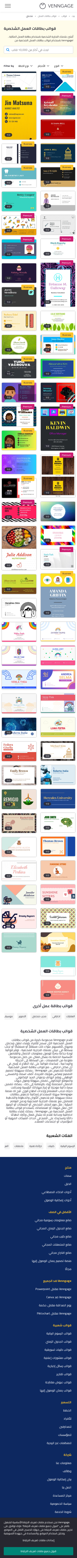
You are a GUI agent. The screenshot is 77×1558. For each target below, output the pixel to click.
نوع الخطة (23, 65)
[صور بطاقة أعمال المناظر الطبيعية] (19, 297)
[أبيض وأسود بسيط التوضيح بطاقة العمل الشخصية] (19, 608)
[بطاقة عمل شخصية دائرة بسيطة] (58, 511)
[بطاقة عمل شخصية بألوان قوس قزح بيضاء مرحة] (58, 631)
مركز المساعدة (62, 1495)
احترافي (56, 1016)
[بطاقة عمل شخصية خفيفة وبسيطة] (58, 559)
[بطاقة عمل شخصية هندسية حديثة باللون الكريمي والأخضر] (19, 799)
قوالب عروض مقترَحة (58, 1382)
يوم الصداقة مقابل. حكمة (55, 1305)
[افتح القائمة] (8, 6)
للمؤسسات (64, 1435)
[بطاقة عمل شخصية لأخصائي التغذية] (19, 548)
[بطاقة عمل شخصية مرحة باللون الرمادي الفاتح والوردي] (58, 655)
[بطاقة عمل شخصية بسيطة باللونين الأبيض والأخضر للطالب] (58, 822)
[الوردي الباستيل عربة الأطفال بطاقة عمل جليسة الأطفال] (19, 918)
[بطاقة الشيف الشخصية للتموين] (58, 248)
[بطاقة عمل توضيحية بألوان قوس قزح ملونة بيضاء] (19, 656)
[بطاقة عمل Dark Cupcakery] (19, 273)
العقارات (70, 1016)
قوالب (64, 16)
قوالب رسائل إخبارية (59, 1366)
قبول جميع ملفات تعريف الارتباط (38, 1551)
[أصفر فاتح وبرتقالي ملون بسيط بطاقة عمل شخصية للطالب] (58, 846)
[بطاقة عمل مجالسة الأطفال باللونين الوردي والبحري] (58, 894)
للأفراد (67, 1418)
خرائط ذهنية (35, 1146)
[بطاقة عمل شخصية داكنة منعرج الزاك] (19, 416)
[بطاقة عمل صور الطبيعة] (19, 344)
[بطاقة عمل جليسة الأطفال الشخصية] (19, 249)
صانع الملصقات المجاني (56, 1244)
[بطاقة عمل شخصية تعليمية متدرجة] (58, 368)
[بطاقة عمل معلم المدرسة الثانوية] (19, 321)
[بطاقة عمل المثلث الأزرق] (58, 81)
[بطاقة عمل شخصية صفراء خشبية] (58, 476)
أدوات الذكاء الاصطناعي (56, 1192)
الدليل (68, 1184)
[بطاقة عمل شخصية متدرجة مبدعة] (19, 464)
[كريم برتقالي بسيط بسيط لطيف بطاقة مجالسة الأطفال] (58, 870)
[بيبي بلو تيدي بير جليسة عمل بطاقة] (58, 966)
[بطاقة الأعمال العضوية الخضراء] (19, 584)
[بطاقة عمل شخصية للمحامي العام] (58, 153)
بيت (73, 16)
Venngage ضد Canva (58, 1297)
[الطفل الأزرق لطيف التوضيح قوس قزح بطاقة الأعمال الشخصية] (19, 679)
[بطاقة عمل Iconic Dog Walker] (19, 201)
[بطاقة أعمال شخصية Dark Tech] (58, 428)
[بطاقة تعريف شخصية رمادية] (58, 224)
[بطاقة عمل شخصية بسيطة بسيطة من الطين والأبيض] (19, 751)
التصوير (22, 1016)
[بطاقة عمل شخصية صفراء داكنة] (19, 118)
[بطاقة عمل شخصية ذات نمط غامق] (19, 368)
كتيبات (51, 1146)
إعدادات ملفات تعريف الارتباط (38, 1540)
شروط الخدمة (63, 1512)
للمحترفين (65, 1426)
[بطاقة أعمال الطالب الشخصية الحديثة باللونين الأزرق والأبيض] (19, 727)
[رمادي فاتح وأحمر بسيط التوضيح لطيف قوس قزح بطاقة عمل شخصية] (19, 703)
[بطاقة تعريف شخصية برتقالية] (19, 225)
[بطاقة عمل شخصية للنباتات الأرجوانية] (58, 285)
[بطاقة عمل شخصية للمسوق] (58, 201)
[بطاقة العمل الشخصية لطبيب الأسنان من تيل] (19, 177)
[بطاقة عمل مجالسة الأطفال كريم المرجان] (58, 990)
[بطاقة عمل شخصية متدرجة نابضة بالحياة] (19, 440)
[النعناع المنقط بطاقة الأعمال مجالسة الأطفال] (19, 942)
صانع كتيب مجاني (60, 1236)
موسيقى (7, 1016)
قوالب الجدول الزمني (58, 1341)
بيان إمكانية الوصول (59, 1479)
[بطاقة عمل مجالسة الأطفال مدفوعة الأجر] (58, 918)
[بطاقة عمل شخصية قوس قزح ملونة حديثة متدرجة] (58, 679)
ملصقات (18, 1146)
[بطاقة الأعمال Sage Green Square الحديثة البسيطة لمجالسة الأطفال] (19, 894)
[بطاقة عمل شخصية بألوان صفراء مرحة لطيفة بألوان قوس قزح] (58, 727)
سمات (67, 1175)
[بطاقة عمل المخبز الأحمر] (58, 129)
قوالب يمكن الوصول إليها (55, 1390)
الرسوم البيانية (67, 1146)
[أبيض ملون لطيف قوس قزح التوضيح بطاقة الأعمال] (19, 632)
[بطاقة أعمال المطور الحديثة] (19, 488)
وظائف (67, 1471)
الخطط (67, 1410)
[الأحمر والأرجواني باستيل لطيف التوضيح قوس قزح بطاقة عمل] (58, 703)
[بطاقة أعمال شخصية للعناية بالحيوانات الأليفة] (58, 392)
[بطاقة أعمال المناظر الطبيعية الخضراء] (58, 321)
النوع (56, 65)
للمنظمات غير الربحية (59, 1443)
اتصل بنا (66, 1487)
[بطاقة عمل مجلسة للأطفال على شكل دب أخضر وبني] (19, 847)
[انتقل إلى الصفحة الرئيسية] (56, 6)
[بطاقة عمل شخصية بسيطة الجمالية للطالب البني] (19, 775)
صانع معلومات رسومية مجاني (53, 1220)
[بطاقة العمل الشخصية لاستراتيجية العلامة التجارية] (58, 105)
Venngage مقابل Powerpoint (53, 1289)
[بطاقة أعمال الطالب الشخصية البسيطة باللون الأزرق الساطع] (58, 775)
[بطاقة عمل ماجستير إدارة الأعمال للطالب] (19, 81)
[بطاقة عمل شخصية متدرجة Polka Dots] (19, 392)
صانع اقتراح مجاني (60, 1252)
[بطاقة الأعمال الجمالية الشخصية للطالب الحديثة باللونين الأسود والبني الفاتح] (19, 823)
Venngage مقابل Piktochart (54, 1313)
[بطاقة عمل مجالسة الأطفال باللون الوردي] (19, 871)
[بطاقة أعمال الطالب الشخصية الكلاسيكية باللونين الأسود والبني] (58, 751)
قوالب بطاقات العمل (47, 16)
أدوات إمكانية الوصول (57, 1200)
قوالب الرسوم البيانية (58, 1333)
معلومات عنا (63, 1463)
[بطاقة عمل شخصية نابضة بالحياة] (58, 535)
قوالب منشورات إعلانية (57, 1358)
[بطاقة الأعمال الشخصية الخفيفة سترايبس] (58, 344)
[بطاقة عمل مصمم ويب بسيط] (19, 153)
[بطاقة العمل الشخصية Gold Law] (58, 177)
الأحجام (41, 65)
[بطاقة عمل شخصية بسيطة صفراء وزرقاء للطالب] (58, 798)
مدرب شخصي (39, 1016)
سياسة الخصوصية (60, 1503)
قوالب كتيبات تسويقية (57, 1349)
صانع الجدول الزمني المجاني (54, 1228)
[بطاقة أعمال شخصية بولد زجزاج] (19, 512)
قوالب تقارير (63, 1374)
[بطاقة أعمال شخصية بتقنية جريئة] (58, 595)
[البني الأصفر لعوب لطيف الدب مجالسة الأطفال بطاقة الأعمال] (58, 942)
